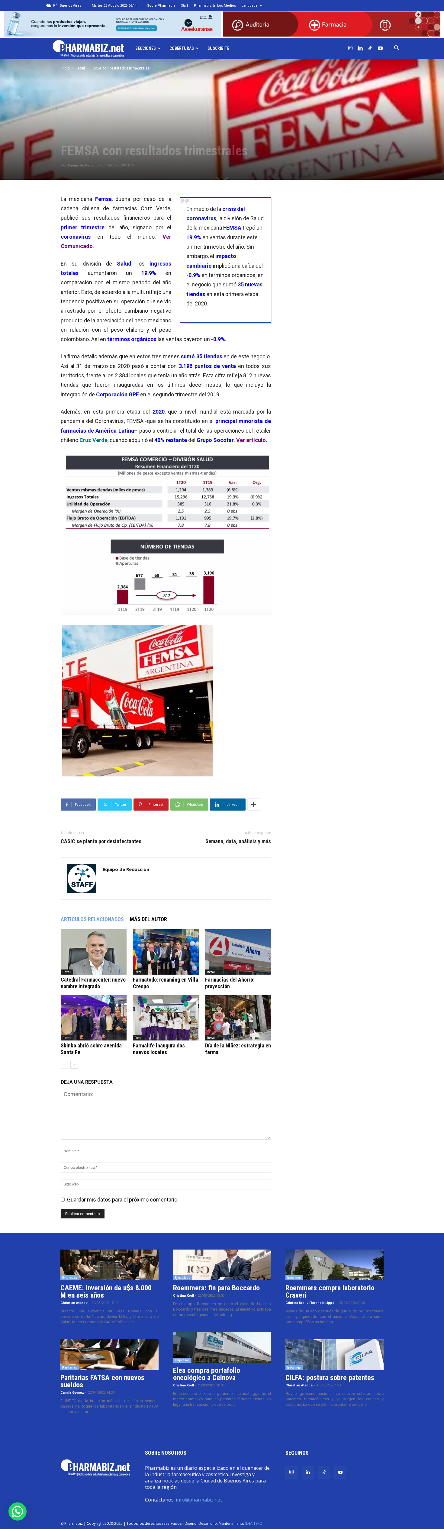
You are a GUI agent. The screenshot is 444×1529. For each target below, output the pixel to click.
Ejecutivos (182, 1278)
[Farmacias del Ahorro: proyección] (238, 952)
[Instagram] (350, 48)
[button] (397, 48)
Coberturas (181, 48)
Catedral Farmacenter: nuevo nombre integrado (93, 982)
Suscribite (218, 48)
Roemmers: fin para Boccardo (216, 1288)
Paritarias (69, 1367)
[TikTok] (370, 48)
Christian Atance (74, 1303)
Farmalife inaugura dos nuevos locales (159, 1048)
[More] (253, 804)
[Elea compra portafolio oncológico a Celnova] (222, 1347)
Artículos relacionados (92, 919)
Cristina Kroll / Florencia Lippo (309, 1303)
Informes (294, 1278)
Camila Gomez (72, 1393)
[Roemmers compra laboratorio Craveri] (334, 1265)
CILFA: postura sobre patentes (329, 1377)
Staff (184, 6)
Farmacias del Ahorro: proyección (229, 982)
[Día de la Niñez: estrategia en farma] (238, 1017)
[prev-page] (64, 1065)
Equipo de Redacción (85, 165)
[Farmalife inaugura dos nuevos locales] (166, 1017)
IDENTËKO (253, 1523)
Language (250, 6)
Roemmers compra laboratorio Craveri (330, 1291)
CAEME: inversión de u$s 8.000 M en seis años (106, 1291)
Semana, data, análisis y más (238, 841)
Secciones (145, 48)
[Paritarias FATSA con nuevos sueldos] (109, 1354)
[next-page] (74, 1065)
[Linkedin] (360, 48)
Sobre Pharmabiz (161, 6)
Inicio (65, 68)
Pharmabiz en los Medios (215, 6)
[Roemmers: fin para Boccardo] (222, 1265)
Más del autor (148, 919)
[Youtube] (380, 48)
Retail (80, 68)
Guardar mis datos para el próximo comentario (122, 1199)
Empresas (69, 1278)
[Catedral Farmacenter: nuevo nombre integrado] (94, 952)
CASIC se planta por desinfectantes (101, 841)
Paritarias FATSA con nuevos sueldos (102, 1381)
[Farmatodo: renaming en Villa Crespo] (166, 952)
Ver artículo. (251, 440)
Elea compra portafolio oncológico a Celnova (206, 1374)
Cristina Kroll (183, 1296)
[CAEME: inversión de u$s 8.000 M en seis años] (109, 1265)
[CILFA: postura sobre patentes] (334, 1354)
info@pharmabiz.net (199, 1499)
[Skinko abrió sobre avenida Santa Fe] (94, 1017)
